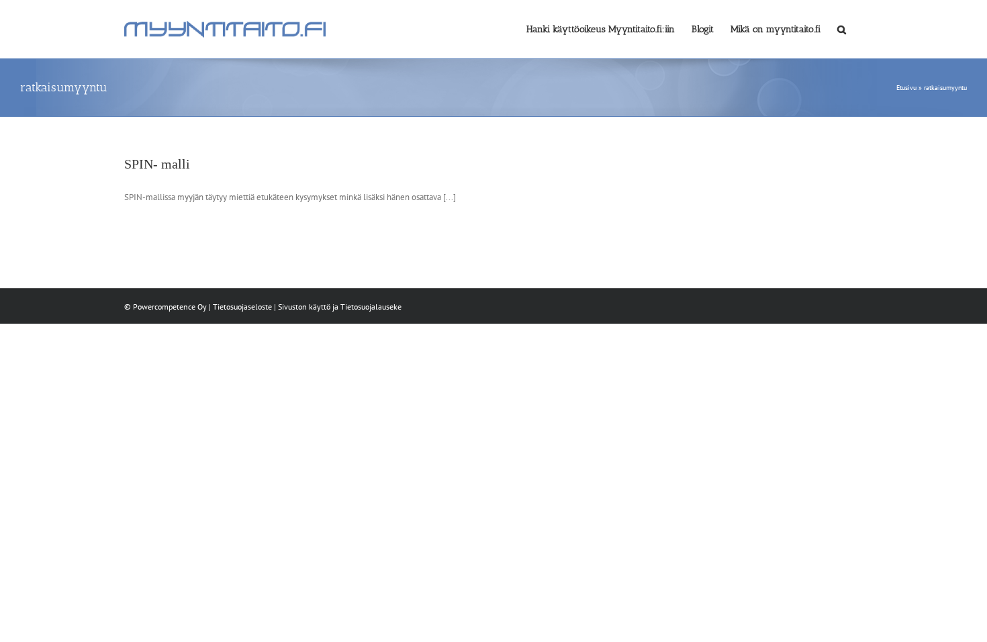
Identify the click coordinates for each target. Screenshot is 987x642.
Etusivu (906, 87)
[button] (841, 28)
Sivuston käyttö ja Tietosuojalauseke (340, 307)
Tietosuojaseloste (242, 307)
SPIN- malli (157, 163)
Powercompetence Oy (170, 307)
